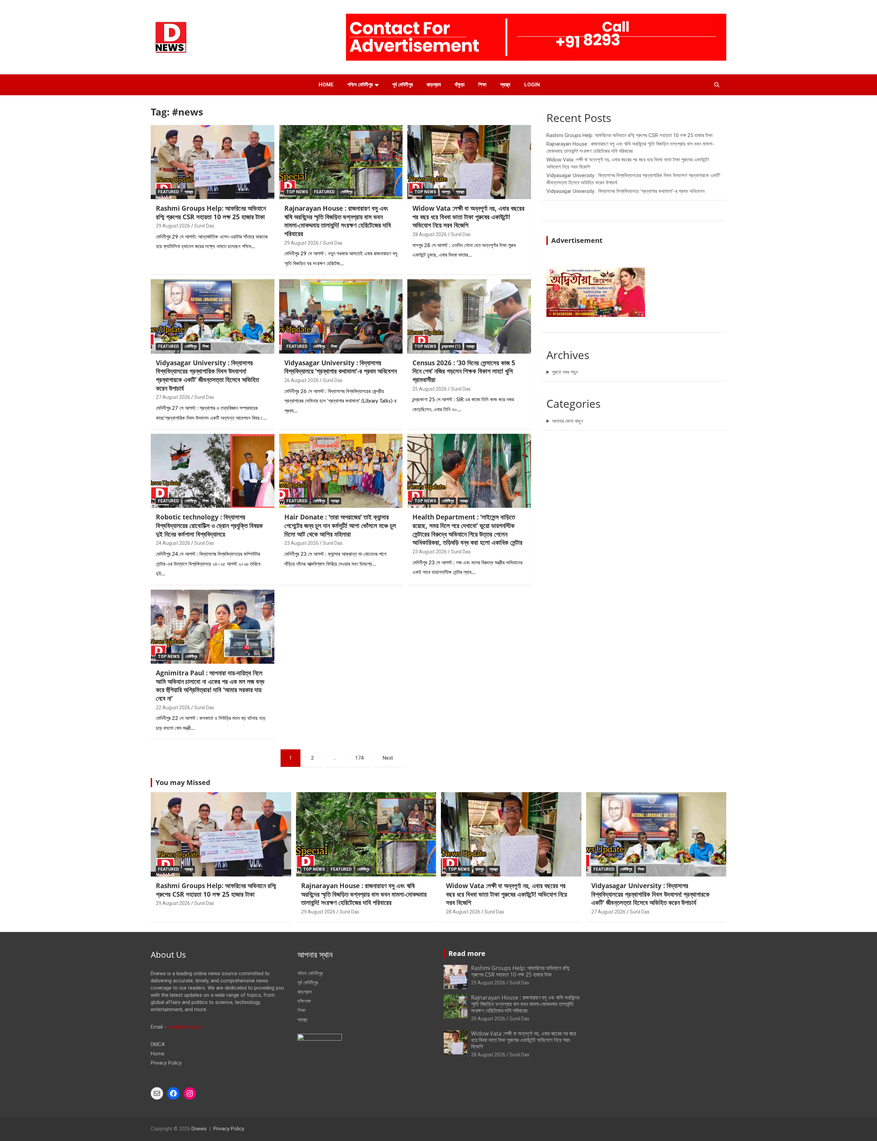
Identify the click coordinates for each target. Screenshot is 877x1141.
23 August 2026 (301, 543)
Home (326, 85)
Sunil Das (204, 226)
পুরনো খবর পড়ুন (565, 372)
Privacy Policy (166, 1063)
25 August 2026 (429, 389)
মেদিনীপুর (347, 191)
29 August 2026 (173, 226)
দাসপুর (446, 191)
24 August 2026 (173, 543)
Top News (297, 191)
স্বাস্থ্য (505, 85)
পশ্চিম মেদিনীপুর (360, 85)
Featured (168, 191)
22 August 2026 (173, 707)
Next (388, 758)
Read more (466, 953)
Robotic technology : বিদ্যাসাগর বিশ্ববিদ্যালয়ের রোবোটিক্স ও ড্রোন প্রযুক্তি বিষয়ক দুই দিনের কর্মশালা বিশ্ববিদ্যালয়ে (209, 525)
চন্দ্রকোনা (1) (451, 346)
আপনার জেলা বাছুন (567, 421)
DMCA (158, 1044)
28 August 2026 (429, 234)
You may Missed (183, 782)
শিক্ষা (482, 85)
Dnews (199, 1129)
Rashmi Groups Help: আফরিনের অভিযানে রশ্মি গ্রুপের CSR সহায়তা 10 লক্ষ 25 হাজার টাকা (211, 212)
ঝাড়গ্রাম (434, 85)
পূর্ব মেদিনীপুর (402, 85)
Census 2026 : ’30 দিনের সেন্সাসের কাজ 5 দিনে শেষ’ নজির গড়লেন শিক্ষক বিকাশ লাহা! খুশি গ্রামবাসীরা (463, 371)
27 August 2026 (173, 397)
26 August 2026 (301, 380)
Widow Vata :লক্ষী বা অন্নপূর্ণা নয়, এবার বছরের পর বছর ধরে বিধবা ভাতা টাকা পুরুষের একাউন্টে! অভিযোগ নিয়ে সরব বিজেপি (468, 217)
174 (359, 758)
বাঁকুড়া (460, 85)
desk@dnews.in (185, 1027)
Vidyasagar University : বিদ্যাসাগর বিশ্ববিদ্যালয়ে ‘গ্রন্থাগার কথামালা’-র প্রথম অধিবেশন (340, 367)
